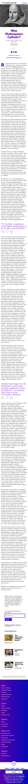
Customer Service (5, 714)
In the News (4, 692)
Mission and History (6, 687)
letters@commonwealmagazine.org (13, 57)
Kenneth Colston (14, 44)
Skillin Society (4, 737)
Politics (12, 768)
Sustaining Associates (6, 742)
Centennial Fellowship (6, 690)
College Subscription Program (8, 739)
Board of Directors (5, 696)
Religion (7, 768)
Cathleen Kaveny (9, 642)
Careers (3, 712)
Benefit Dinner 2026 (6, 733)
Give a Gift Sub (4, 724)
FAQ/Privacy (4, 699)
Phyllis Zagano (19, 668)
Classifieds (3, 753)
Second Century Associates (7, 735)
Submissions (4, 710)
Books (13, 48)
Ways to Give (5, 731)
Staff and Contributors (6, 694)
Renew (2, 721)
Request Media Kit (5, 755)
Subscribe (24, 3)
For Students (4, 726)
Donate (3, 744)
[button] (11, 52)
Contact (3, 706)
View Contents (8, 626)
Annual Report (4, 746)
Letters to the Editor (5, 708)
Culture (22, 768)
